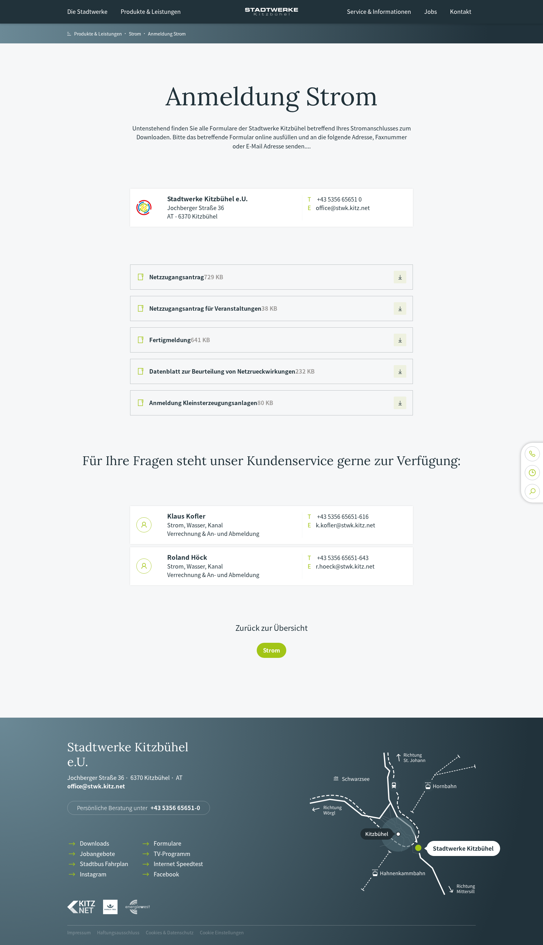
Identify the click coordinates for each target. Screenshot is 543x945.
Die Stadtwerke (87, 11)
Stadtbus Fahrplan (97, 864)
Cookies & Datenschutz (170, 932)
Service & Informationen (379, 11)
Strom (271, 650)
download (400, 277)
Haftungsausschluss (118, 932)
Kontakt (460, 11)
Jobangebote (91, 854)
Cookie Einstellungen (222, 932)
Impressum (79, 932)
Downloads (88, 843)
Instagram (87, 874)
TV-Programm (165, 854)
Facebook (160, 874)
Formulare (161, 843)
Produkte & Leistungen (151, 11)
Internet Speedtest (172, 864)
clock (532, 473)
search (532, 491)
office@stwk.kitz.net (339, 207)
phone (532, 454)
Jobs (430, 11)
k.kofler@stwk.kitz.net (341, 525)
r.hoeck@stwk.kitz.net (341, 566)
